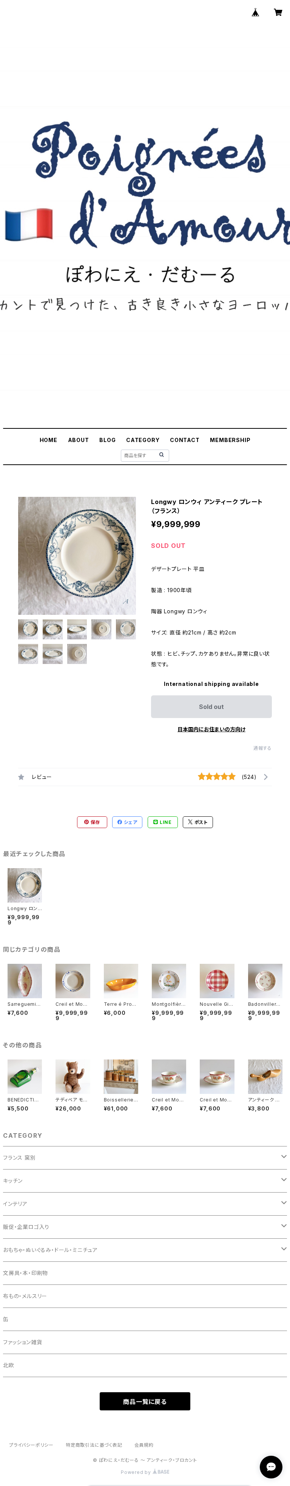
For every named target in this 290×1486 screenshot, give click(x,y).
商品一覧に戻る (145, 1401)
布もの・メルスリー (25, 1296)
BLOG (107, 440)
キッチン (13, 1180)
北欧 (8, 1365)
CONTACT (185, 440)
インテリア (15, 1204)
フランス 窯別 (19, 1157)
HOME (48, 440)
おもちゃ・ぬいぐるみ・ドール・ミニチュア (50, 1250)
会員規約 (144, 1445)
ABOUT (78, 440)
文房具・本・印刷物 (25, 1273)
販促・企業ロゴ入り (26, 1227)
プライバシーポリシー (31, 1445)
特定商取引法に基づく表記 (94, 1445)
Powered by (137, 1472)
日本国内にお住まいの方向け (211, 729)
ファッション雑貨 (22, 1342)
